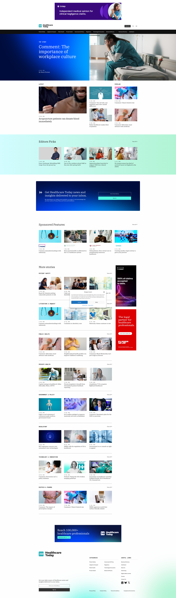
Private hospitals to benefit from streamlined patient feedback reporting (74, 385)
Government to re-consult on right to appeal (100, 447)
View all (134, 141)
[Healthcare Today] (46, 26)
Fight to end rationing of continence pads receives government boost (47, 416)
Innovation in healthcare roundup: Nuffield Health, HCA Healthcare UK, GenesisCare (100, 478)
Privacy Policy (90, 305)
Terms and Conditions (68, 200)
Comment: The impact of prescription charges (47, 508)
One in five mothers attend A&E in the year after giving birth (75, 164)
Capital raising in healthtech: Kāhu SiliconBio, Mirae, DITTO (50, 385)
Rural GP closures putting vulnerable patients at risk (47, 294)
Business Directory (123, 31)
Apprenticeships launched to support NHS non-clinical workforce (98, 164)
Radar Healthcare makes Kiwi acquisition (99, 125)
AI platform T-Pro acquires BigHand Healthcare (98, 385)
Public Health (61, 31)
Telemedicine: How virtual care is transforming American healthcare (100, 252)
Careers (123, 576)
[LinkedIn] (122, 583)
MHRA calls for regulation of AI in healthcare (75, 447)
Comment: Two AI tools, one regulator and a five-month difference (98, 104)
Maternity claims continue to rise (100, 323)
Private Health (69, 31)
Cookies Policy (85, 305)
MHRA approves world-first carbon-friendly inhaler (98, 508)
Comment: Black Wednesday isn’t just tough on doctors (100, 354)
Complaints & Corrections (129, 590)
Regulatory (88, 31)
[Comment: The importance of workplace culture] (113, 57)
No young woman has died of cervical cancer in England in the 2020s (125, 164)
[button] (104, 292)
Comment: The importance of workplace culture (57, 51)
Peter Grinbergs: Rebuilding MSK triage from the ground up (49, 164)
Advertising (123, 570)
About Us (123, 567)
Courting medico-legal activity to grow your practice (125, 251)
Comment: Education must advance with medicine (123, 125)
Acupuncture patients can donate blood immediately (59, 120)
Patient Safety (42, 31)
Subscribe (127, 26)
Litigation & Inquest (51, 31)
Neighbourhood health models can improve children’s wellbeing (75, 354)
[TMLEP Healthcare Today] (88, 11)
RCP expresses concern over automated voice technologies (48, 447)
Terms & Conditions (115, 590)
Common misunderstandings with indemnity (50, 251)
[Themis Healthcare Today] (126, 286)
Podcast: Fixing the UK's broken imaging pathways (74, 477)
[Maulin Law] (126, 329)
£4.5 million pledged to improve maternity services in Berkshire (74, 415)
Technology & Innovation (98, 31)
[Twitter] (129, 583)
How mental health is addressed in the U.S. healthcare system (75, 251)
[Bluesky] (126, 583)
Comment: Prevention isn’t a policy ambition (48, 477)
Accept (79, 302)
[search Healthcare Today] (133, 26)
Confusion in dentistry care (73, 323)
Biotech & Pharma (110, 31)
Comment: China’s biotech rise (124, 103)
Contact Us (123, 579)
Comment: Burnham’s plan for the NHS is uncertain (100, 415)
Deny (96, 302)
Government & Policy (79, 31)
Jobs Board (131, 31)
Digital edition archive (126, 573)
